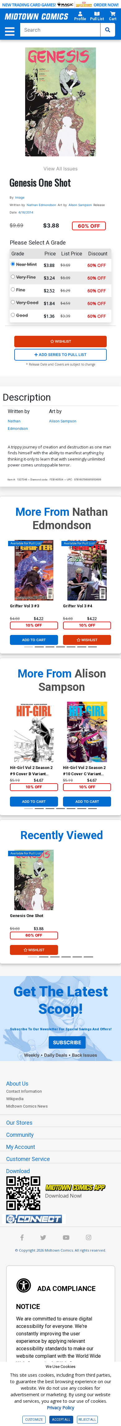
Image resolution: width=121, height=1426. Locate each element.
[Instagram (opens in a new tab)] (88, 1238)
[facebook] (22, 1238)
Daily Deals (55, 1055)
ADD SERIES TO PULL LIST (62, 354)
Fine (20, 289)
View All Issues (60, 169)
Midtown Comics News (27, 1106)
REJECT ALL (87, 1419)
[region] (13, 578)
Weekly (31, 1055)
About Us (17, 1084)
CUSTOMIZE (34, 1419)
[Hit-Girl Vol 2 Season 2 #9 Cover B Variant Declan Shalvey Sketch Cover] (34, 732)
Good (22, 315)
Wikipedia (15, 1098)
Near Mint (26, 264)
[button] (80, 17)
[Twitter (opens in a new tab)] (43, 1238)
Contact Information (24, 1091)
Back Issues (84, 1055)
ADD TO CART (34, 640)
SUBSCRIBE (67, 1042)
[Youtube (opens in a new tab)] (66, 1238)
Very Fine (26, 277)
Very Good (27, 302)
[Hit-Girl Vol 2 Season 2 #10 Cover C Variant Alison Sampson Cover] (87, 732)
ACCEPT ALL (61, 1419)
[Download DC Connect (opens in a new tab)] (63, 1219)
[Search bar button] (107, 30)
